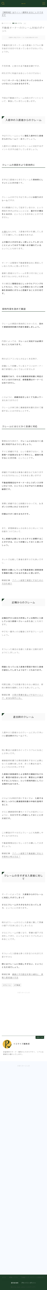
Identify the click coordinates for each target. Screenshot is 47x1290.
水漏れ (5, 231)
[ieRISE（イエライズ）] (23, 4)
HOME (4, 1277)
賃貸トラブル (18, 23)
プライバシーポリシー (28, 1283)
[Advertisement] (23, 1012)
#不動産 (17, 985)
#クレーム (7, 985)
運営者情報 (14, 1283)
